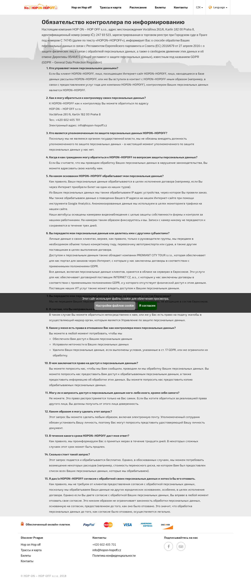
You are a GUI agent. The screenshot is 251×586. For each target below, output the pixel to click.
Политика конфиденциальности (114, 555)
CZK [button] (198, 7)
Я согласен (147, 305)
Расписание (138, 7)
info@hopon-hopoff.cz (106, 550)
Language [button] (219, 7)
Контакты (181, 7)
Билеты (160, 7)
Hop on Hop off (81, 7)
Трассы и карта (110, 7)
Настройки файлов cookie (115, 305)
